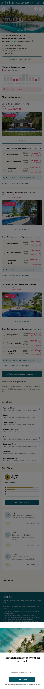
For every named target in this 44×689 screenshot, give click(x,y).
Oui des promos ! (22, 679)
